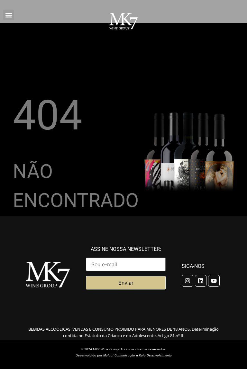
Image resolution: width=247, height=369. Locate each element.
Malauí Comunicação (119, 355)
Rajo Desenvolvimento (155, 355)
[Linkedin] (200, 281)
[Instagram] (187, 281)
